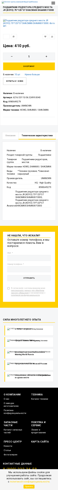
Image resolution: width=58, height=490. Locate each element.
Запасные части (11, 424)
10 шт (17, 74)
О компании (12, 394)
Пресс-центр (13, 441)
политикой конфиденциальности (30, 481)
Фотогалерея (10, 454)
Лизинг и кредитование (38, 431)
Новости (8, 446)
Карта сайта (40, 441)
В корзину (28, 66)
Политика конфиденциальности (15, 411)
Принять (29, 486)
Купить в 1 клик (14, 81)
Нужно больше (32, 74)
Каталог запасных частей (13, 431)
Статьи (7, 450)
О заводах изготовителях (11, 404)
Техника (37, 394)
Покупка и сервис (38, 424)
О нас (6, 399)
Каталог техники (39, 399)
